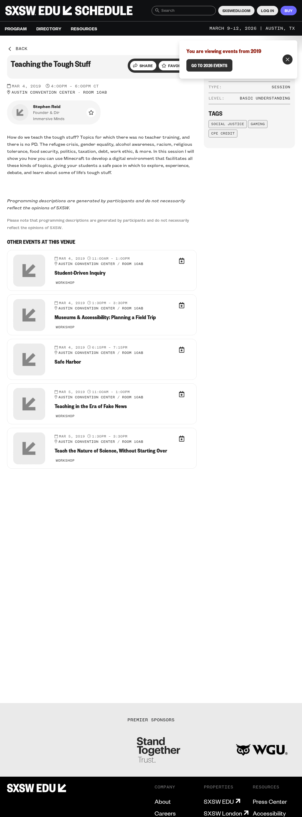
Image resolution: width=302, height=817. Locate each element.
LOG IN (267, 10)
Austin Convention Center (43, 92)
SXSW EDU (219, 801)
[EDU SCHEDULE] (69, 10)
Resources (84, 28)
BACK (21, 49)
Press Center (270, 801)
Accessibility (269, 813)
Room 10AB (95, 92)
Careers (165, 813)
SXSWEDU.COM (236, 10)
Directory (48, 28)
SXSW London (223, 813)
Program (16, 28)
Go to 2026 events (209, 65)
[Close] (288, 59)
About (163, 801)
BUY (289, 10)
